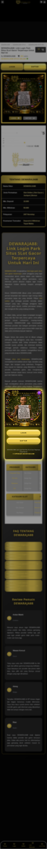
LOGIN (23, 433)
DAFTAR (23, 441)
